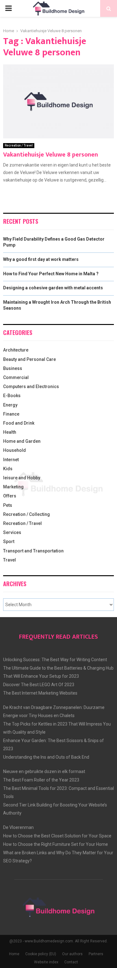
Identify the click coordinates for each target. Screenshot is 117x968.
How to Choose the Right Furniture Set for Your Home (55, 844)
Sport (8, 541)
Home (14, 954)
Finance (11, 414)
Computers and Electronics (31, 386)
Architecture (15, 349)
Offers (9, 495)
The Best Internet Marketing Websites (40, 693)
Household (14, 450)
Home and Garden (22, 441)
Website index (46, 962)
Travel (9, 559)
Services (12, 532)
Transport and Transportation (33, 550)
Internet (11, 459)
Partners (96, 954)
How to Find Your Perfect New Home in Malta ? (51, 273)
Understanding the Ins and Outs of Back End (46, 757)
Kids (7, 468)
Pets (7, 505)
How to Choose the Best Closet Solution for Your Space (57, 835)
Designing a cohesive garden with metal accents (53, 287)
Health (9, 432)
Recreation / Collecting (26, 514)
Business (12, 368)
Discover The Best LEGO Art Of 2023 (38, 684)
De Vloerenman (18, 827)
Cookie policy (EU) (40, 954)
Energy (10, 404)
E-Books (12, 395)
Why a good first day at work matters (41, 259)
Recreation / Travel (19, 145)
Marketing (13, 486)
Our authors (72, 954)
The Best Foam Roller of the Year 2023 (41, 779)
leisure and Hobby (21, 477)
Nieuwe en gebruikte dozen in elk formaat (44, 771)
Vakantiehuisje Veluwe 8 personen (50, 154)
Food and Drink (18, 423)
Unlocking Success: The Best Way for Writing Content (55, 659)
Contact (71, 962)
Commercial (16, 377)
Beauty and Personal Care (29, 359)
